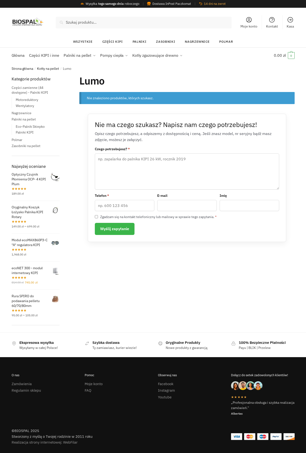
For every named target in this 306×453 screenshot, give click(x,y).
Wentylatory (25, 105)
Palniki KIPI (25, 132)
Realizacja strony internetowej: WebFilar (45, 442)
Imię (223, 195)
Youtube (165, 397)
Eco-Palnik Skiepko (30, 126)
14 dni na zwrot (215, 4)
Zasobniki (165, 42)
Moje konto (248, 26)
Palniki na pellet (24, 119)
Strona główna (22, 68)
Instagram (166, 390)
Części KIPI (112, 42)
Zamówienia (22, 384)
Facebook (165, 384)
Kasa (290, 26)
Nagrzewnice (197, 42)
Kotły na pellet (48, 68)
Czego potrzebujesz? (112, 149)
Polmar (226, 42)
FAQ (88, 390)
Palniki (140, 42)
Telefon (102, 195)
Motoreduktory (27, 100)
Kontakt (272, 26)
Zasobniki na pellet (26, 146)
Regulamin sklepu (26, 390)
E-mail (162, 195)
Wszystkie (83, 42)
